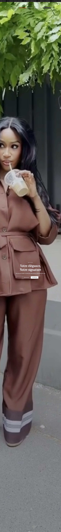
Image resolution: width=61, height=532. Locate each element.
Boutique (15, 7)
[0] (58, 4)
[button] (26, 277)
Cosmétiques (36, 7)
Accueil (11, 7)
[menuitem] (11, 8)
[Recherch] (56, 4)
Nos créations (30, 7)
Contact (41, 7)
